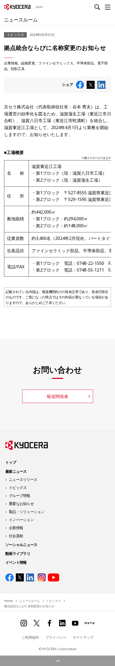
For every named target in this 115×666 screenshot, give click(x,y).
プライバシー (55, 637)
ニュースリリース (23, 479)
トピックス (17, 487)
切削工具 (18, 68)
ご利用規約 (30, 637)
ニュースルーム (21, 19)
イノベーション (21, 519)
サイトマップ (83, 637)
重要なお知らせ (21, 503)
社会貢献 (16, 535)
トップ (10, 462)
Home (8, 601)
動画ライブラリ (17, 553)
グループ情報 (19, 495)
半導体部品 (85, 63)
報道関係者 (57, 396)
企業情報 (11, 63)
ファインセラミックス (56, 63)
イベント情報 (16, 562)
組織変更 (28, 63)
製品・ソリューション (26, 511)
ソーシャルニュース (21, 544)
